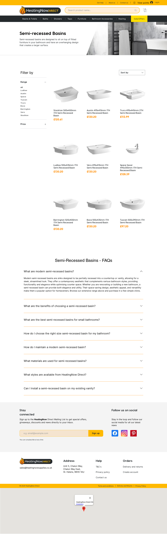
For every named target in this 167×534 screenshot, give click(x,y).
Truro (23, 103)
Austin (23, 93)
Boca (22, 106)
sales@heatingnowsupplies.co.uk (36, 467)
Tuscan (23, 100)
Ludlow (23, 90)
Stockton (24, 115)
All (21, 87)
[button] (145, 10)
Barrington (25, 109)
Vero (22, 112)
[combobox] (132, 72)
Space (23, 96)
